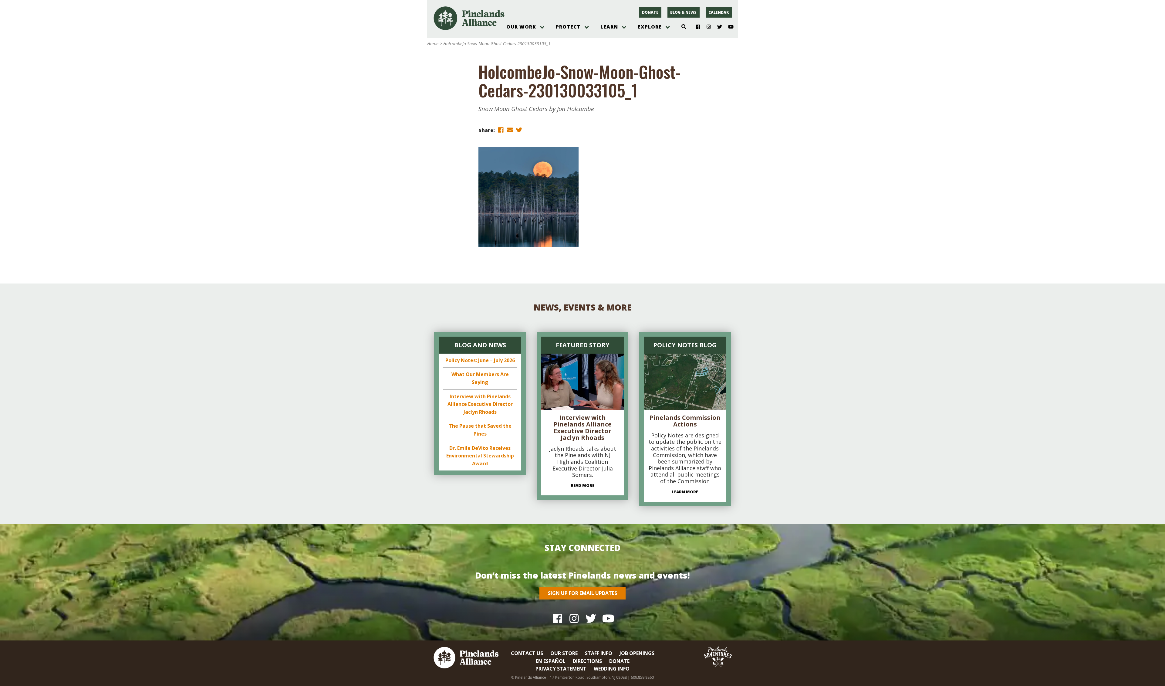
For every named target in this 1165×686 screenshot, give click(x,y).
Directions (587, 661)
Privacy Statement (560, 668)
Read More (582, 485)
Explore (650, 26)
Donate (650, 12)
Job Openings (637, 653)
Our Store (564, 653)
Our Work (521, 26)
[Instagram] (706, 27)
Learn (609, 26)
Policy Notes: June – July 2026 (480, 360)
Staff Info (598, 653)
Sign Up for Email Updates (582, 593)
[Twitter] (717, 27)
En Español (551, 661)
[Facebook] (695, 27)
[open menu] (542, 27)
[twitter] (519, 130)
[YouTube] (728, 27)
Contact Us (527, 653)
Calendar (718, 12)
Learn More (685, 491)
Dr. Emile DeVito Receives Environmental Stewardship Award (480, 456)
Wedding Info (612, 668)
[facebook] (501, 130)
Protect (568, 26)
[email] (510, 130)
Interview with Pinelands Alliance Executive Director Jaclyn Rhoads (480, 404)
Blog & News (683, 12)
